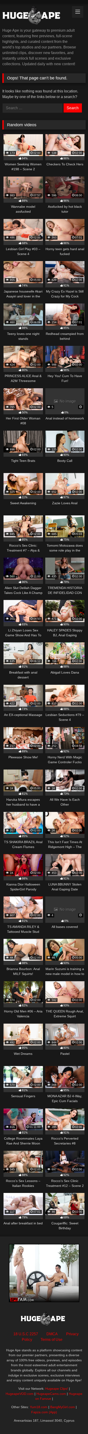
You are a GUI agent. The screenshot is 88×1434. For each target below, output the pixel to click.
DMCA (52, 1334)
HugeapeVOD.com (20, 1394)
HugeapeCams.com (51, 1394)
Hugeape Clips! (56, 1388)
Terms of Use (51, 1340)
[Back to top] (73, 1420)
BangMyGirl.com (62, 1407)
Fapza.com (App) (44, 1412)
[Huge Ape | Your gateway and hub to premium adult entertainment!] (36, 16)
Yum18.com (38, 1407)
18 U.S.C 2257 (25, 1334)
